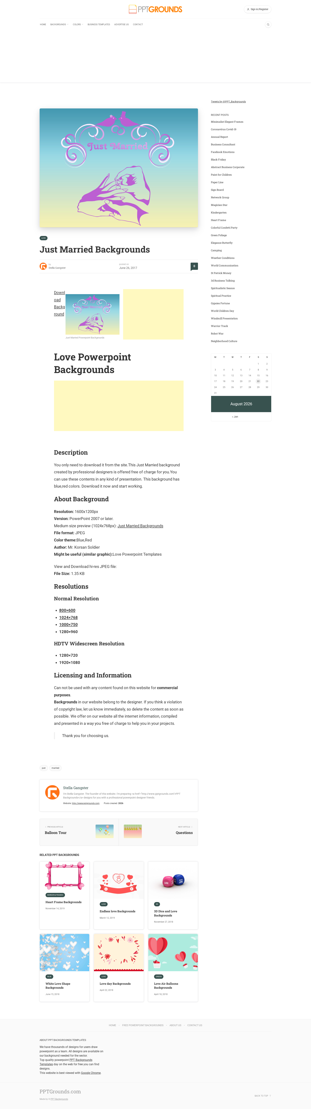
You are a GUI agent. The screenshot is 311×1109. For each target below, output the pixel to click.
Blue (49, 977)
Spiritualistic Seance (223, 288)
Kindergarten (219, 212)
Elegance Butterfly (222, 242)
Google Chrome (91, 1073)
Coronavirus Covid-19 (223, 129)
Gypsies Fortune (220, 303)
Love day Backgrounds (115, 983)
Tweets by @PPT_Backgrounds (228, 101)
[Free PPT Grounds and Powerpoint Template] (155, 9)
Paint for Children (221, 174)
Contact (138, 24)
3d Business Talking (223, 280)
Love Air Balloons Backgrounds (166, 985)
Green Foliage (219, 235)
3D (157, 904)
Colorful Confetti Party (224, 227)
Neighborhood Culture (224, 341)
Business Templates (99, 24)
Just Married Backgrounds (140, 526)
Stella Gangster (57, 267)
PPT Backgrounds (59, 1099)
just (44, 768)
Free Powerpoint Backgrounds (142, 1025)
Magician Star (219, 205)
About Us (175, 1025)
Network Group (220, 197)
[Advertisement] (155, 57)
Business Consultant (223, 144)
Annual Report (219, 137)
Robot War (217, 333)
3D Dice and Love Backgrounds (165, 913)
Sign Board (217, 189)
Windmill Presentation (224, 318)
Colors (77, 24)
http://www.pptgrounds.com (86, 803)
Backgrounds (58, 24)
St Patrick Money (221, 273)
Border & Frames (55, 895)
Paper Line (217, 182)
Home (43, 24)
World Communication (224, 265)
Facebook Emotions (223, 152)
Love (43, 238)
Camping (216, 250)
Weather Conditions (223, 258)
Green (159, 977)
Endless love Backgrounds (117, 911)
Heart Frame (218, 220)
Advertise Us (121, 24)
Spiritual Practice (221, 295)
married (55, 768)
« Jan (235, 416)
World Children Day (222, 311)
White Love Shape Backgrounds (58, 985)
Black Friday (218, 159)
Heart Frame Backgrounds (64, 902)
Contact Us (194, 1025)
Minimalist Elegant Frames (227, 121)
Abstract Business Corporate (227, 167)
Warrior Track (219, 326)
